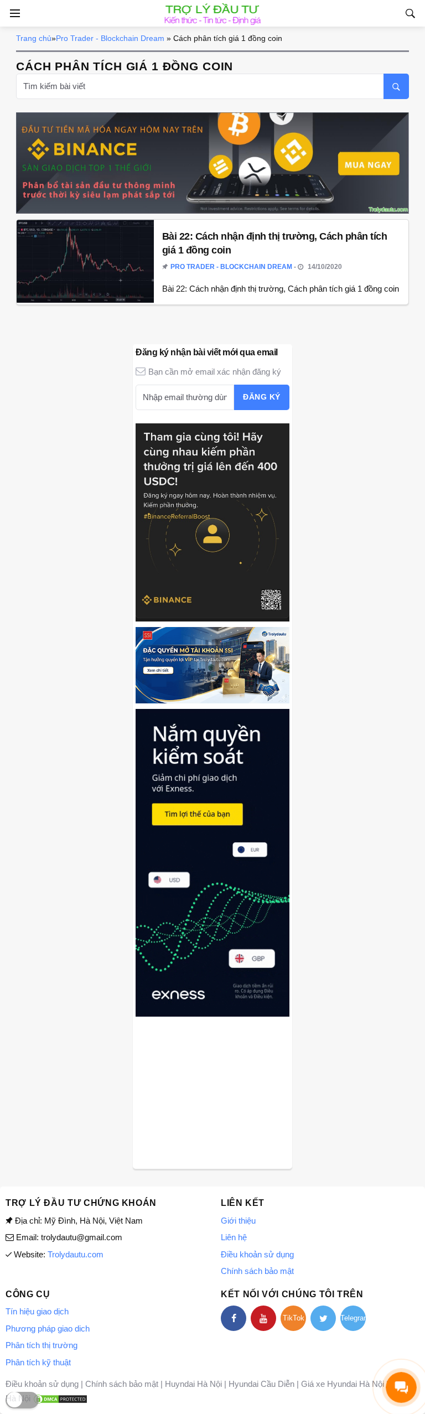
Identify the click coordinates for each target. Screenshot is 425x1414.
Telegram (353, 1318)
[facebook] (233, 1318)
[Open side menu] (13, 13)
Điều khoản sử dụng (257, 1254)
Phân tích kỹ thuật (38, 1362)
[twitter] (323, 1318)
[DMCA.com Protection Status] (60, 1398)
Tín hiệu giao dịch (37, 1311)
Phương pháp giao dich (48, 1328)
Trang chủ (33, 38)
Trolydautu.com (75, 1254)
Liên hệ (234, 1237)
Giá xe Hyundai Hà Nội (342, 1384)
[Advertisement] (212, 1091)
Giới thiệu (238, 1220)
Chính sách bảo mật (257, 1271)
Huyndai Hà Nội (193, 1384)
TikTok (293, 1318)
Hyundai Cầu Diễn (261, 1384)
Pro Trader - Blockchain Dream (110, 38)
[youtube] (263, 1318)
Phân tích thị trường (41, 1345)
